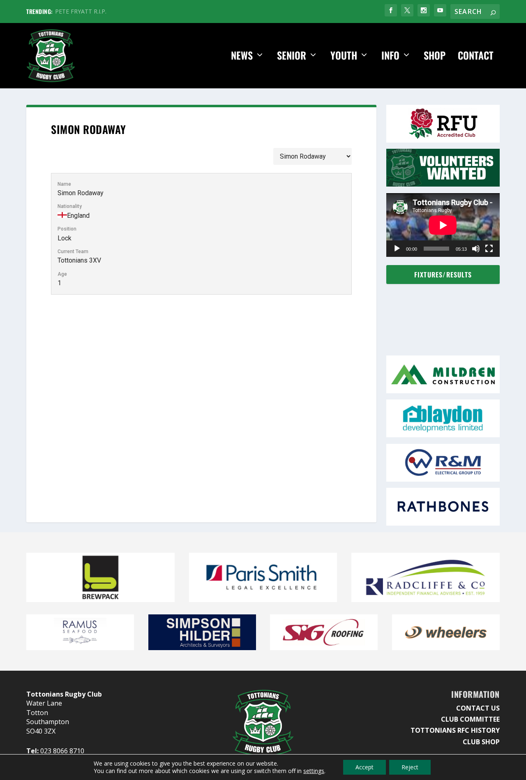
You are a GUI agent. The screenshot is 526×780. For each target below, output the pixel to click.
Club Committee (470, 719)
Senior (291, 56)
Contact (476, 56)
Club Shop (481, 741)
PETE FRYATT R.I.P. (80, 11)
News (242, 56)
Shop (434, 56)
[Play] (397, 249)
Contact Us (478, 708)
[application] (443, 225)
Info (390, 56)
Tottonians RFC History (455, 730)
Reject (409, 767)
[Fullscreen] (489, 249)
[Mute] (476, 249)
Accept (364, 767)
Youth (343, 56)
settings (313, 771)
